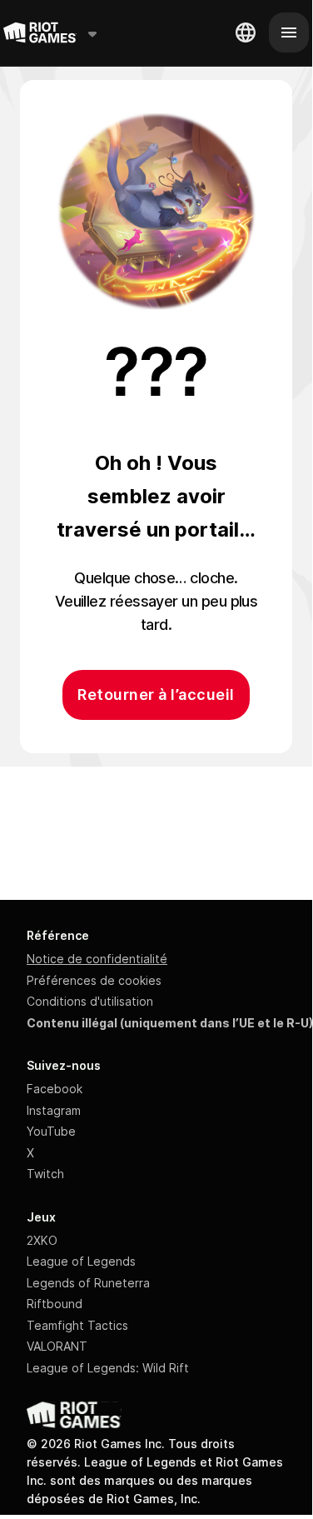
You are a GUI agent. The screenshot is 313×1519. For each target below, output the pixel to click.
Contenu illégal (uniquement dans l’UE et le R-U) (170, 1023)
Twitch (45, 1174)
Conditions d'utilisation (90, 1001)
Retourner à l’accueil (156, 694)
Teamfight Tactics (77, 1325)
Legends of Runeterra (88, 1283)
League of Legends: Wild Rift (108, 1368)
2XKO (42, 1240)
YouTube (51, 1131)
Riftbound (54, 1304)
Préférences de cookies (94, 980)
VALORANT (57, 1346)
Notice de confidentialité (97, 959)
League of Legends (81, 1261)
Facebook (54, 1089)
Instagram (54, 1110)
